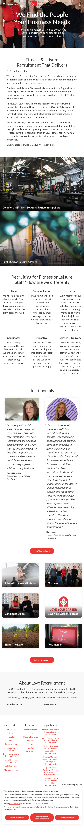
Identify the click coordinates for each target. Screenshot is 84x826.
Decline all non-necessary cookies (42, 817)
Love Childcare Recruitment (10, 761)
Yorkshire (31, 733)
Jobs (11, 733)
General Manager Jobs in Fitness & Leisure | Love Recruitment (50, 749)
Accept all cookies (17, 817)
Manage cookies (11, 770)
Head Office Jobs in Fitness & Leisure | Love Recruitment (50, 731)
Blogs (11, 740)
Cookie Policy (14, 803)
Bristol (31, 748)
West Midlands (30, 729)
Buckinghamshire (30, 737)
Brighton (31, 740)
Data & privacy (11, 766)
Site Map (78, 788)
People (73, 697)
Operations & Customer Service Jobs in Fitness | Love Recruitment (50, 771)
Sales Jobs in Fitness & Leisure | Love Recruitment (50, 740)
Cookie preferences (67, 817)
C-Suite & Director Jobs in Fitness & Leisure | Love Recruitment (50, 782)
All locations (31, 751)
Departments (11, 744)
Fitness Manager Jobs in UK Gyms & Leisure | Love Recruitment (50, 760)
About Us (11, 729)
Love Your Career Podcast (10, 749)
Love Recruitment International (11, 755)
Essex (30, 744)
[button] (80, 4)
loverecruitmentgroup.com (72, 785)
